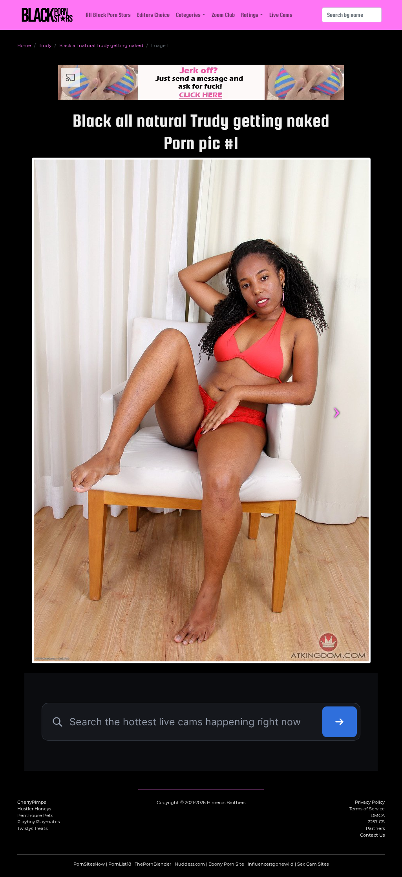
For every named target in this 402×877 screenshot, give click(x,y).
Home (24, 45)
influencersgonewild (271, 864)
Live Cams (280, 14)
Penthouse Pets (35, 815)
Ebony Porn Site (226, 864)
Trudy (45, 45)
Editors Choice (153, 14)
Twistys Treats (32, 828)
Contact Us (372, 835)
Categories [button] (188, 14)
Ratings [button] (249, 14)
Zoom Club (223, 14)
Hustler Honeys (34, 809)
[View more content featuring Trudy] (201, 410)
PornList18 (119, 864)
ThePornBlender (153, 864)
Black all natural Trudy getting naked (101, 45)
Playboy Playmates (38, 821)
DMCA (378, 815)
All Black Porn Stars (108, 14)
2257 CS (376, 821)
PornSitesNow (89, 864)
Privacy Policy (370, 802)
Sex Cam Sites (313, 864)
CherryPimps (31, 802)
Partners (375, 828)
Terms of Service (367, 809)
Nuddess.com (190, 864)
